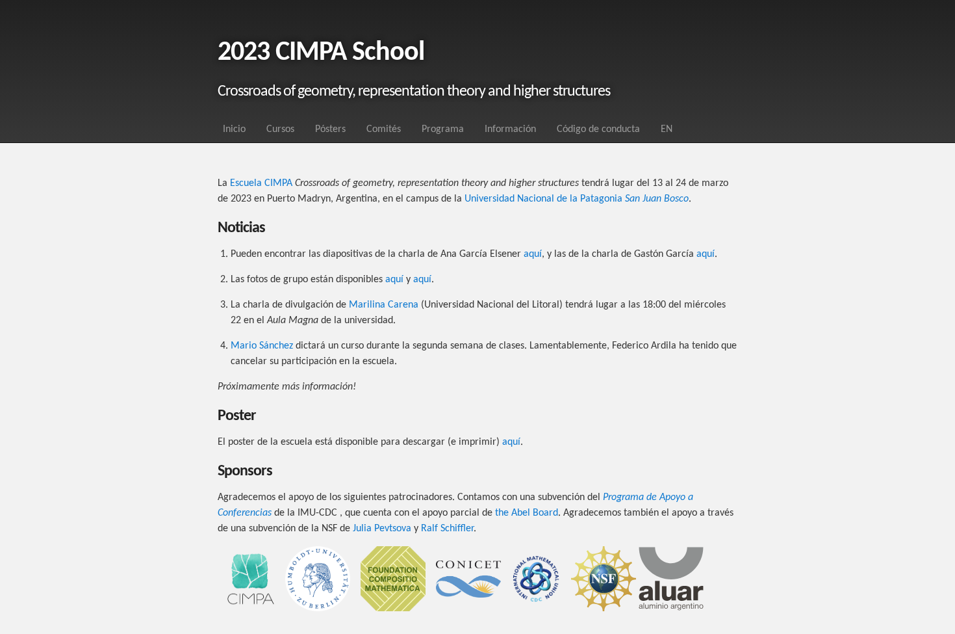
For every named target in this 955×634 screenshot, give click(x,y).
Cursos (280, 129)
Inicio (234, 129)
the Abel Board (526, 513)
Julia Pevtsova (382, 528)
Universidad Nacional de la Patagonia (577, 199)
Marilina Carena (383, 305)
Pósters (330, 129)
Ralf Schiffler (447, 528)
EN (666, 129)
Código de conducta (598, 129)
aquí (533, 254)
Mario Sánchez (262, 346)
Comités (383, 129)
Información (510, 129)
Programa (443, 129)
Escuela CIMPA (261, 183)
